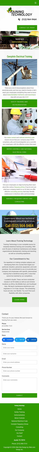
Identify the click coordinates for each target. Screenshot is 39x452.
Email (4, 359)
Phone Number (7, 367)
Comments (5, 376)
